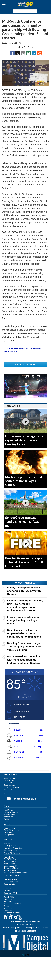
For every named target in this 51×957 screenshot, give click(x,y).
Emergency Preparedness (13, 848)
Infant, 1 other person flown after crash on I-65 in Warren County (24, 591)
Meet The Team (10, 778)
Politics (6, 819)
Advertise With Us (11, 781)
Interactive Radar (10, 850)
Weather (7, 843)
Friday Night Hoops (11, 830)
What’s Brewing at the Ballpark (15, 872)
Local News (8, 810)
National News (9, 817)
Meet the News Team (12, 913)
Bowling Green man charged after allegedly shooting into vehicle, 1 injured (24, 646)
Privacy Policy (9, 928)
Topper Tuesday (10, 870)
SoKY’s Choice (9, 864)
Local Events (8, 890)
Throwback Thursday (12, 868)
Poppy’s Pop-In (10, 861)
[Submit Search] (39, 11)
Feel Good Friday (10, 879)
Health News (9, 857)
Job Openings (9, 785)
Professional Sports (11, 837)
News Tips (8, 899)
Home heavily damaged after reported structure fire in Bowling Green (25, 440)
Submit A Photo (10, 897)
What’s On (8, 789)
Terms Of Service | (24, 928)
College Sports (9, 835)
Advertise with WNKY (12, 904)
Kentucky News (10, 814)
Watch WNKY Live (24, 798)
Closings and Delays (11, 846)
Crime (6, 821)
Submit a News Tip (11, 812)
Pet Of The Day (10, 859)
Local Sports (8, 832)
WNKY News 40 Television (25, 4)
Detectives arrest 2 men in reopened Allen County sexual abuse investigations (24, 633)
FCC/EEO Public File (11, 787)
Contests (7, 888)
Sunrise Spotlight (10, 866)
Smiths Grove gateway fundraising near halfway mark (22, 521)
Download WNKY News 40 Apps (26, 364)
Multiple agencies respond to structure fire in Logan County (25, 481)
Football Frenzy (10, 828)
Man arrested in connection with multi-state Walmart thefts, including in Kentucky (24, 659)
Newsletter (8, 902)
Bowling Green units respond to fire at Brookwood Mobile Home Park (25, 562)
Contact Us (8, 783)
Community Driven (11, 881)
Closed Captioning (28, 931)
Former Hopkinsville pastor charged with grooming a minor (23, 620)
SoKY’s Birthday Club (12, 915)
